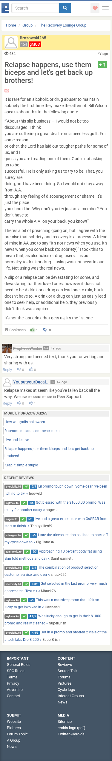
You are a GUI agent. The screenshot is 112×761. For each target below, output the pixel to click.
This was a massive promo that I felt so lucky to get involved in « (51, 603)
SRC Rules (15, 671)
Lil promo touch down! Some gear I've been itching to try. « (56, 490)
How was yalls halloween (24, 422)
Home (11, 25)
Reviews (65, 664)
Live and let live (16, 440)
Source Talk (68, 671)
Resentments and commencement (32, 431)
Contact (13, 696)
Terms (12, 677)
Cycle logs (66, 689)
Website (14, 721)
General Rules (18, 664)
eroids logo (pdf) (71, 728)
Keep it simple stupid (21, 465)
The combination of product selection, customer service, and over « (51, 571)
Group (27, 25)
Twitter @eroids (71, 734)
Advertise (15, 689)
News (62, 702)
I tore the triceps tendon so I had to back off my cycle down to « (56, 538)
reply (7, 369)
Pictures (65, 683)
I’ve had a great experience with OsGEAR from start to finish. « (56, 522)
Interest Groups (71, 696)
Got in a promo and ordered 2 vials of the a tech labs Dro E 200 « (55, 635)
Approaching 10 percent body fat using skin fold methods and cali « (53, 555)
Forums (64, 677)
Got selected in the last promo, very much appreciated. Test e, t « (55, 587)
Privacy (13, 683)
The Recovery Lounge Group (62, 25)
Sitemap (65, 721)
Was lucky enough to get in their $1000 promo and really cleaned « (53, 619)
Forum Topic (17, 734)
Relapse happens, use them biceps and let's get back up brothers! (49, 452)
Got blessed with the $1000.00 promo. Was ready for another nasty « (55, 506)
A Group (13, 740)
